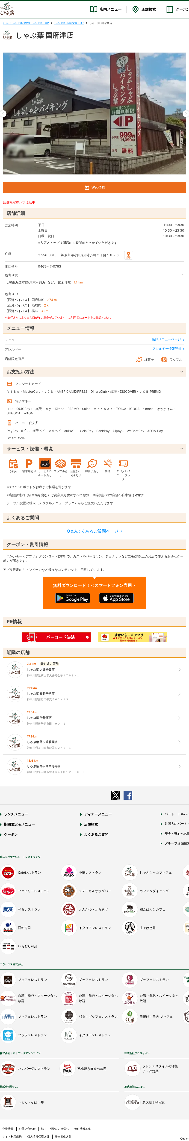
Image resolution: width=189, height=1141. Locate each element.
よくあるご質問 (96, 834)
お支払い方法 (20, 371)
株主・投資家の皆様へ (55, 1128)
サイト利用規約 (12, 1136)
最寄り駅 (11, 275)
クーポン (11, 834)
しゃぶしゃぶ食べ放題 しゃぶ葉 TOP (26, 23)
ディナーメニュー (98, 814)
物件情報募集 (82, 1128)
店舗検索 (148, 9)
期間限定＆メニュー (19, 824)
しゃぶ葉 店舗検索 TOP (69, 23)
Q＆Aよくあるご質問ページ (94, 531)
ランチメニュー (16, 814)
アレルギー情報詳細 (166, 349)
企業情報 (7, 1128)
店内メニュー (111, 9)
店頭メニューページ (166, 339)
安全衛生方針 (63, 1136)
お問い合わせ (27, 1128)
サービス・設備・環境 (30, 448)
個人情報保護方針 (38, 1136)
